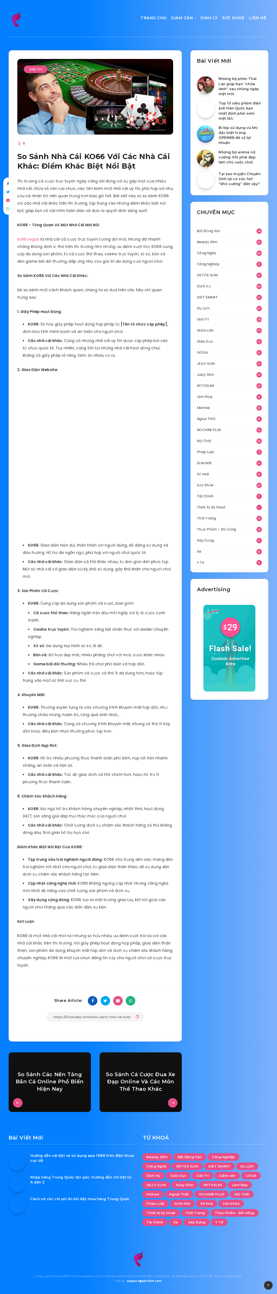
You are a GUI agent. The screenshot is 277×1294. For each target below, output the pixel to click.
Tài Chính (205, 496)
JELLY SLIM (206, 363)
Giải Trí (35, 69)
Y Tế (200, 562)
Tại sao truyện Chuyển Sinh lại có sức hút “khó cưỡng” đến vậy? (240, 179)
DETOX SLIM (207, 275)
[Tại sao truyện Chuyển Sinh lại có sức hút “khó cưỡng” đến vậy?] (205, 180)
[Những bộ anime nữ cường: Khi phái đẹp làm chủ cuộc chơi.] (205, 158)
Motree (203, 407)
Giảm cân (205, 330)
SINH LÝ (209, 18)
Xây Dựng (205, 540)
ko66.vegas (28, 239)
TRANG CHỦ (154, 18)
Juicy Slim (205, 374)
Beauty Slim (207, 241)
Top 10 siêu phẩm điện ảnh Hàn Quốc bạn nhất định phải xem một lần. (240, 110)
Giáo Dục (205, 341)
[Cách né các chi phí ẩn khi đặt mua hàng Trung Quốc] (17, 1205)
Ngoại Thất (206, 418)
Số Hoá (203, 474)
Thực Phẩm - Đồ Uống (234, 1213)
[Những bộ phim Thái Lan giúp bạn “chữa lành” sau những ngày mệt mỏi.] (205, 85)
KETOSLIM (205, 385)
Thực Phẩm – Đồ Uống (216, 529)
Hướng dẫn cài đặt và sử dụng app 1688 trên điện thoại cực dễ (82, 1158)
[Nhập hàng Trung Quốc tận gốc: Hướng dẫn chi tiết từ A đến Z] (17, 1183)
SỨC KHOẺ (233, 18)
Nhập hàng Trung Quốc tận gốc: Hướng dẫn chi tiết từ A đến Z (81, 1179)
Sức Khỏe (205, 485)
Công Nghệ (206, 253)
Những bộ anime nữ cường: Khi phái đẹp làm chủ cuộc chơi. (237, 157)
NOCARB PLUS (209, 429)
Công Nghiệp (208, 264)
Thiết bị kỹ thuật (211, 507)
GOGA (202, 352)
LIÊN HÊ (257, 18)
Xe (199, 551)
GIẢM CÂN (182, 18)
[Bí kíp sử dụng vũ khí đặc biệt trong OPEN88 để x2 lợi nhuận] (205, 134)
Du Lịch (203, 308)
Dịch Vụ (204, 286)
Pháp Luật (205, 451)
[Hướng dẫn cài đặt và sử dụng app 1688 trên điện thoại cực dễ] (17, 1161)
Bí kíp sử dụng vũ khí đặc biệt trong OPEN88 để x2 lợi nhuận (238, 135)
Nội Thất (204, 440)
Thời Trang (206, 518)
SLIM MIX (204, 463)
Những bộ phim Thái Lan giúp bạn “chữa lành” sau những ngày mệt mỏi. (239, 86)
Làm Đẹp (205, 396)
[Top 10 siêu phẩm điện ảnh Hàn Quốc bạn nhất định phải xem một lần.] (205, 109)
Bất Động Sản (208, 230)
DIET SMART (207, 297)
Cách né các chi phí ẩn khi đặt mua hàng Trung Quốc (80, 1199)
